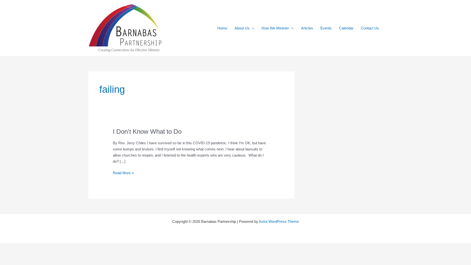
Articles (307, 28)
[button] (251, 28)
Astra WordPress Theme (279, 221)
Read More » (123, 173)
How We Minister (275, 28)
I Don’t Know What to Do (147, 131)
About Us (242, 28)
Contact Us (370, 28)
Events (326, 28)
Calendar (346, 28)
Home (222, 28)
